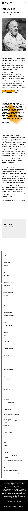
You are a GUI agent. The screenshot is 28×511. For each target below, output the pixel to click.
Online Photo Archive (8, 329)
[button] (8, 91)
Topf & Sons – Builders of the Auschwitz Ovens (13, 467)
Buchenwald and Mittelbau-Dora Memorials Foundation (12, 456)
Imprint (5, 376)
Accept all (21, 506)
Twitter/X (5, 438)
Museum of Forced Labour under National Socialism (14, 463)
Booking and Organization (9, 315)
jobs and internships (9, 348)
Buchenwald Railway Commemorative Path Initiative (14, 473)
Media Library (6, 275)
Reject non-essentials (10, 506)
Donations (6, 355)
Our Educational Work (8, 312)
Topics (5, 272)
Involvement (7, 365)
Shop (5, 352)
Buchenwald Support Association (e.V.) (11, 470)
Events (5, 302)
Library (5, 335)
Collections (6, 332)
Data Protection (7, 379)
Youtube (5, 435)
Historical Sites (7, 262)
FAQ (4, 305)
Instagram (5, 448)
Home (5, 255)
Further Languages (9, 369)
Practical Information (8, 282)
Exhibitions (6, 295)
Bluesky (5, 442)
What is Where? (7, 285)
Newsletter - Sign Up (8, 432)
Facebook (5, 445)
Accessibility (6, 298)
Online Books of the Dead (8, 325)
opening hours (7, 409)
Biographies (6, 265)
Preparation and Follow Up (9, 318)
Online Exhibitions (7, 268)
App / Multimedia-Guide (8, 292)
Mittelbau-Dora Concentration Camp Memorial (13, 460)
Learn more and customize (14, 501)
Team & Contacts (8, 344)
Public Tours (6, 288)
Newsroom (6, 341)
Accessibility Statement (8, 382)
